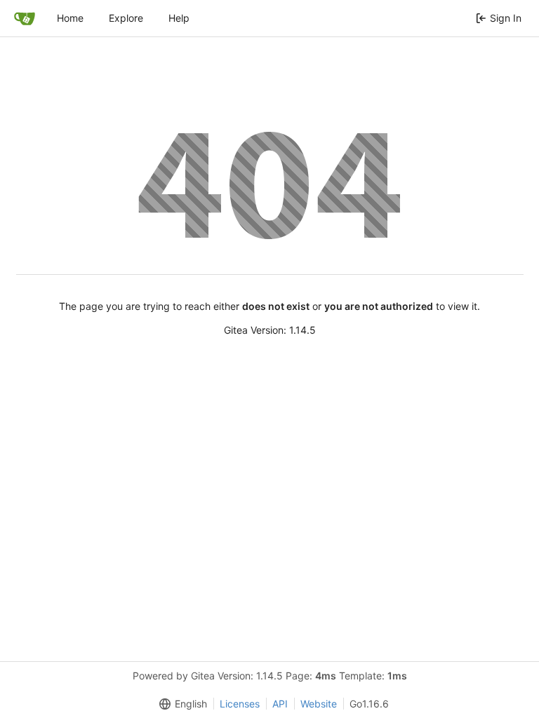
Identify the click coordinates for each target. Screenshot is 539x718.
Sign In (505, 18)
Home (70, 18)
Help (178, 18)
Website (318, 704)
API (280, 704)
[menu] (180, 704)
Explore (126, 18)
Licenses (240, 704)
